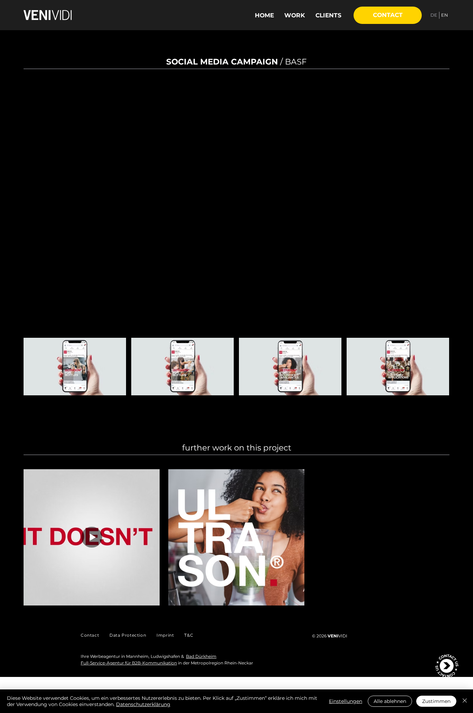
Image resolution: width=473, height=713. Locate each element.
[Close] (465, 701)
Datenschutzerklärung (143, 704)
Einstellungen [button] (345, 701)
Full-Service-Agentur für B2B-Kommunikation (129, 662)
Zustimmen (436, 701)
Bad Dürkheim (201, 656)
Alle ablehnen (390, 701)
